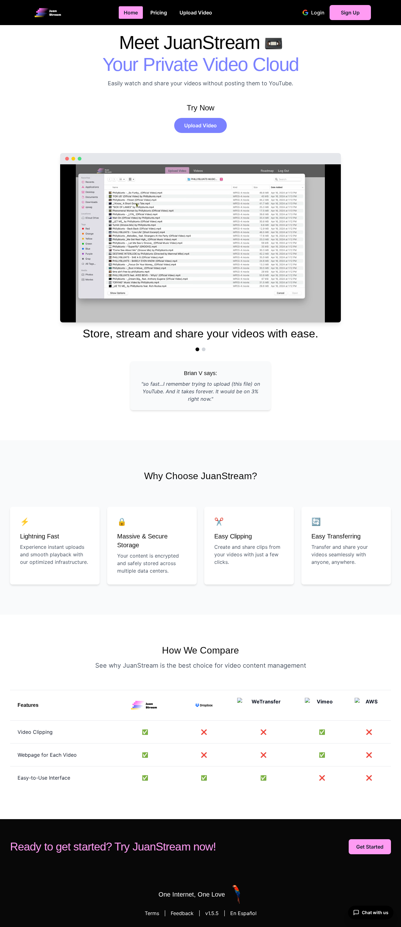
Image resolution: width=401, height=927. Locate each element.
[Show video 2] (204, 349)
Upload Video (196, 12)
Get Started (369, 847)
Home (131, 12)
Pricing (158, 12)
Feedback (182, 913)
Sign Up (350, 12)
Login (318, 12)
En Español (243, 913)
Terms (152, 913)
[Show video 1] (197, 349)
